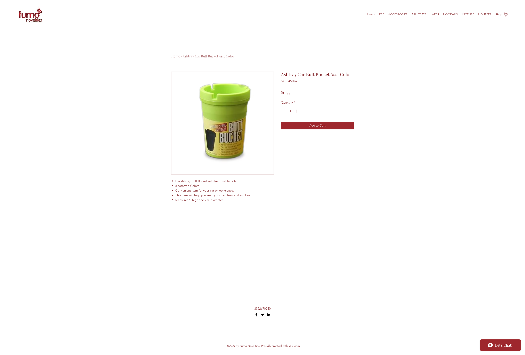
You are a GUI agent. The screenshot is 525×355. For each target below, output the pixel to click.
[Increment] (296, 111)
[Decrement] (284, 111)
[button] (506, 14)
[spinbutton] (290, 111)
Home (175, 56)
